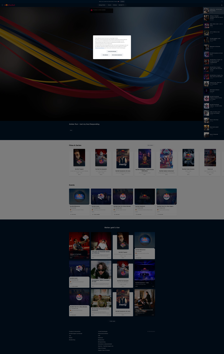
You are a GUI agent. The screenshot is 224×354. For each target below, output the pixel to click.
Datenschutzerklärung (99, 47)
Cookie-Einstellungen (112, 51)
